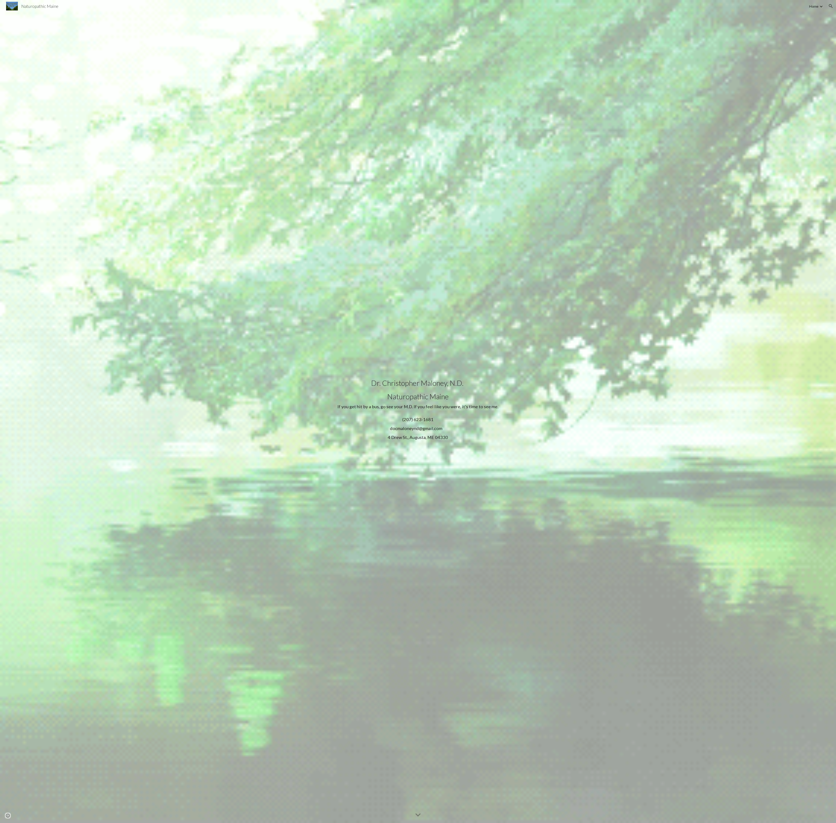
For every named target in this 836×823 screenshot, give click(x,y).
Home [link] (813, 6)
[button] (831, 6)
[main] (418, 411)
